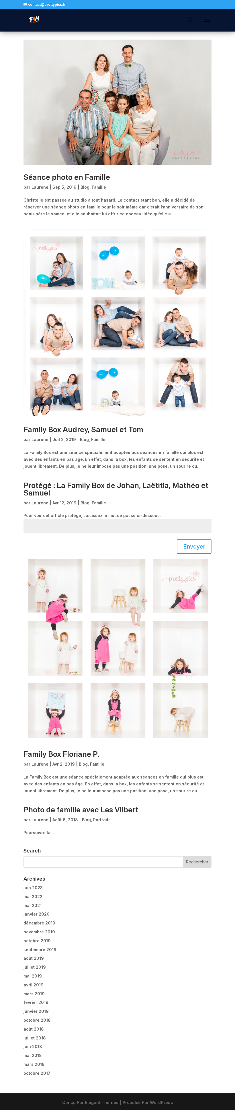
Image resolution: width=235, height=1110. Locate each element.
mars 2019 (34, 993)
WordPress (161, 1102)
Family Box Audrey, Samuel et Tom (83, 429)
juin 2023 (33, 887)
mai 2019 (32, 976)
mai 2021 (32, 905)
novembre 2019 (39, 931)
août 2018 (33, 1029)
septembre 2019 (39, 949)
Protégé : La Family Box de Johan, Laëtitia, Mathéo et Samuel (115, 489)
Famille (99, 187)
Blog (85, 187)
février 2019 (35, 1002)
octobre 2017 (36, 1073)
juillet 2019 (34, 967)
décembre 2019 (39, 922)
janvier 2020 (36, 914)
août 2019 (33, 958)
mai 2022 (32, 896)
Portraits (102, 819)
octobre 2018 (37, 1020)
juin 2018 (32, 1046)
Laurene (40, 187)
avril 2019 (33, 984)
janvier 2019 (36, 1011)
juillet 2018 (34, 1037)
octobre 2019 (37, 940)
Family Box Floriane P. (61, 754)
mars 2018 (34, 1064)
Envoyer (194, 546)
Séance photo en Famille (66, 177)
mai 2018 (32, 1055)
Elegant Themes (102, 1102)
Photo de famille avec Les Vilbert (80, 809)
